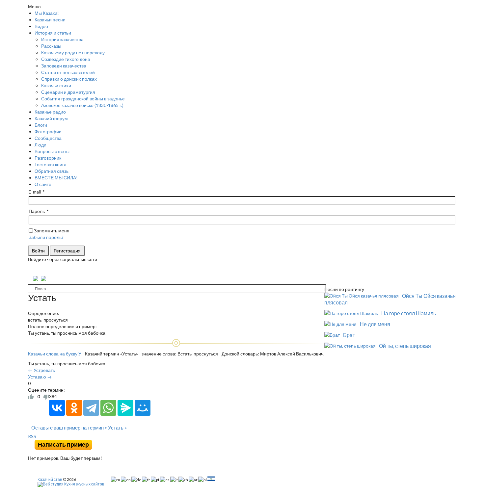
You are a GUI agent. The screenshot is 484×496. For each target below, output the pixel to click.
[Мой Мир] (142, 408)
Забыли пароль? (46, 237)
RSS (32, 436)
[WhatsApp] (108, 408)
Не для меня (375, 324)
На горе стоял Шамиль (408, 313)
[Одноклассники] (74, 408)
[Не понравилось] (46, 396)
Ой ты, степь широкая (405, 346)
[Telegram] (91, 408)
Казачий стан (50, 479)
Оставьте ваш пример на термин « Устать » (79, 428)
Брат (349, 335)
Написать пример (63, 444)
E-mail (35, 192)
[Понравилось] (31, 396)
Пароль (37, 211)
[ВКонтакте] (57, 408)
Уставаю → (40, 376)
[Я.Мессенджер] (125, 408)
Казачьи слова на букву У (54, 353)
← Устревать (41, 370)
